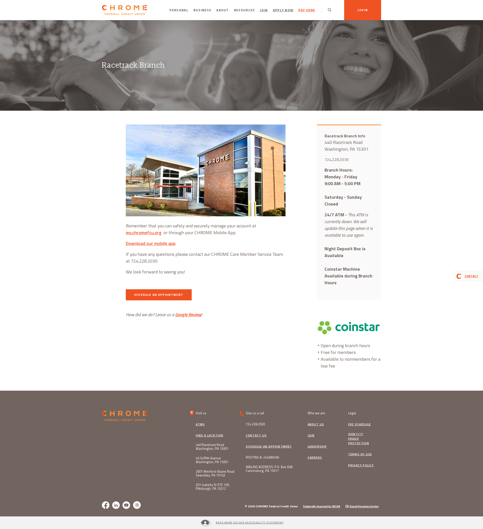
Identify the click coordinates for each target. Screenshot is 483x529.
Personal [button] (179, 10)
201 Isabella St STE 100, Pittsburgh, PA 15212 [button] (213, 487)
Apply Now (284, 10)
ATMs (200, 424)
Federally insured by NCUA (321, 506)
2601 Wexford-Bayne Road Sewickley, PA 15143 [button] (215, 473)
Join (264, 10)
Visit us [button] (201, 413)
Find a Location (209, 435)
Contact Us (256, 435)
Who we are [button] (316, 413)
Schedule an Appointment (269, 446)
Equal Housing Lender (364, 506)
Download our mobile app (151, 243)
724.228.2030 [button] (255, 424)
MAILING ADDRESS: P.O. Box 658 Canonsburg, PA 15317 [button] (269, 469)
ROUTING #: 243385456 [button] (262, 457)
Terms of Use (360, 454)
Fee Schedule (359, 424)
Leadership (317, 446)
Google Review (188, 314)
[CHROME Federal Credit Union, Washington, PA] (124, 10)
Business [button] (202, 10)
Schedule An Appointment (163, 294)
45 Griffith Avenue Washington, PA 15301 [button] (212, 460)
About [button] (222, 10)
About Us (316, 424)
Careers (315, 457)
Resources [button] (244, 10)
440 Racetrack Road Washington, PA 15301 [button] (212, 447)
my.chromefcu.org (144, 232)
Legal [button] (352, 413)
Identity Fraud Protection (358, 438)
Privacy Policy (361, 465)
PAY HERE (306, 10)
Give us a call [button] (255, 413)
